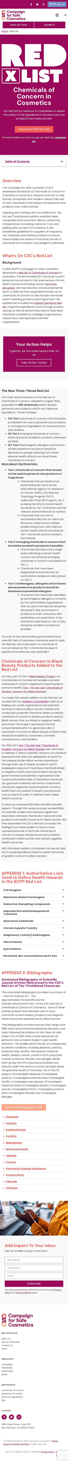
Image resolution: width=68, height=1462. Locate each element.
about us (6, 1338)
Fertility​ (11, 1136)
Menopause (14, 1143)
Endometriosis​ (16, 1130)
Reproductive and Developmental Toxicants (26, 912)
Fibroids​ (11, 1181)
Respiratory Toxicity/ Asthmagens (26, 935)
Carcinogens (12, 890)
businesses (7, 1371)
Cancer (11, 1162)
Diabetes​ (12, 1117)
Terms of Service (23, 1292)
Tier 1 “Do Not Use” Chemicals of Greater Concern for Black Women (32, 689)
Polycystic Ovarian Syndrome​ (26, 1168)
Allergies (12, 1188)
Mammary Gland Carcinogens (24, 897)
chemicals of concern (13, 1390)
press (4, 1374)
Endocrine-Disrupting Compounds (26, 904)
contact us (7, 1345)
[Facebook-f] (31, 4)
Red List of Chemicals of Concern (39, 273)
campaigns (7, 1364)
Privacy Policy (47, 1451)
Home (5, 31)
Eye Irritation (12, 949)
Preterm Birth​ (15, 1175)
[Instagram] (43, 4)
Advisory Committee (35, 701)
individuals (7, 1367)
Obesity (11, 1155)
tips (3, 1400)
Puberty (11, 1123)
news (4, 1348)
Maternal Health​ (17, 1149)
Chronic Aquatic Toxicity (20, 928)
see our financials (10, 1341)
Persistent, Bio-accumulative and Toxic (30, 956)
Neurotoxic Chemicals (18, 921)
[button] (57, 15)
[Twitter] (37, 4)
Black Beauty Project (42, 676)
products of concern (12, 1393)
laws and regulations (12, 1396)
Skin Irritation (12, 942)
